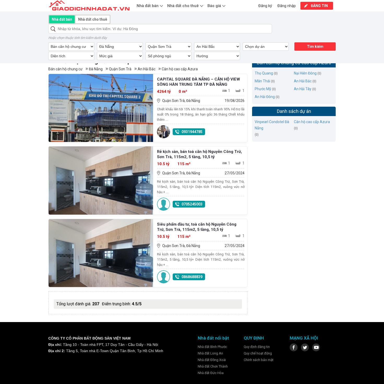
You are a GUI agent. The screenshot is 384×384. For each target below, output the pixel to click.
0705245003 (192, 204)
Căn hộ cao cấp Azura (180, 69)
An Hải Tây (302, 89)
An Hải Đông (265, 97)
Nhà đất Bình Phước (212, 347)
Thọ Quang (264, 73)
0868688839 (192, 277)
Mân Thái (262, 81)
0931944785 (192, 132)
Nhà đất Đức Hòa (211, 373)
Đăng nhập (286, 5)
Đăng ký (265, 5)
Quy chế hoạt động (258, 353)
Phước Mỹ (263, 89)
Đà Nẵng (96, 69)
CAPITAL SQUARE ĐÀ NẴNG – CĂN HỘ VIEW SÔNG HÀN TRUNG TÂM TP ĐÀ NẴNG (198, 82)
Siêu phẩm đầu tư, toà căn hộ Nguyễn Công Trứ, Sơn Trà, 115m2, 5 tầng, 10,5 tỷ (196, 227)
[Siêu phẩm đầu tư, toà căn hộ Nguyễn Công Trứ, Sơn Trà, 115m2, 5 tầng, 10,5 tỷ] (101, 253)
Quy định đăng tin (257, 347)
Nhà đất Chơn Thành (213, 366)
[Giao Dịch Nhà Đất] (89, 6)
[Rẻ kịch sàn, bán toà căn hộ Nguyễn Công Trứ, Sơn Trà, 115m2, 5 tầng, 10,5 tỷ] (101, 180)
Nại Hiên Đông (305, 73)
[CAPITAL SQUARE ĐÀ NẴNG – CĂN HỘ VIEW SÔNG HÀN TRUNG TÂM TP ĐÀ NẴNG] (101, 108)
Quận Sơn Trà (120, 69)
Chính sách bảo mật (259, 360)
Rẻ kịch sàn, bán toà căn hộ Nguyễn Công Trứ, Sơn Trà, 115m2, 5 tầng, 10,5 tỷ (199, 154)
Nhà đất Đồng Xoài (212, 360)
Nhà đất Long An (210, 353)
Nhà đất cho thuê (183, 5)
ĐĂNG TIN (319, 6)
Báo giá (214, 5)
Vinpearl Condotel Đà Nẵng (272, 125)
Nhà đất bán (148, 5)
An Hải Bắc (146, 69)
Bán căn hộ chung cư (65, 69)
